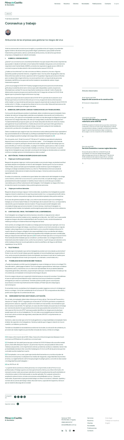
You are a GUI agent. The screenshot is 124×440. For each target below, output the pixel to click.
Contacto (108, 3)
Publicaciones (96, 3)
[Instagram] (70, 430)
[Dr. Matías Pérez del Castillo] (8, 32)
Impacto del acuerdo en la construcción (97, 99)
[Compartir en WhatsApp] (18, 397)
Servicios (57, 3)
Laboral (8, 13)
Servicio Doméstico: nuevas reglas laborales (99, 148)
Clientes (75, 3)
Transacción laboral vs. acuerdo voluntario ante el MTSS (94, 120)
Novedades (85, 3)
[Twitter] (66, 430)
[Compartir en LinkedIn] (24, 397)
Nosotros (67, 3)
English (116, 3)
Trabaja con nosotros (112, 420)
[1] (6, 337)
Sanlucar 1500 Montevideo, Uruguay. (68, 419)
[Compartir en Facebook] (15, 397)
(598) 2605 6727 (66, 422)
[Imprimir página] (18, 404)
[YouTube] (74, 430)
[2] (6, 342)
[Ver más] (82, 107)
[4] (34, 235)
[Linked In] (62, 430)
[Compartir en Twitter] (21, 397)
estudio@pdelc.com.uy (68, 425)
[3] (54, 136)
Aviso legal (108, 418)
